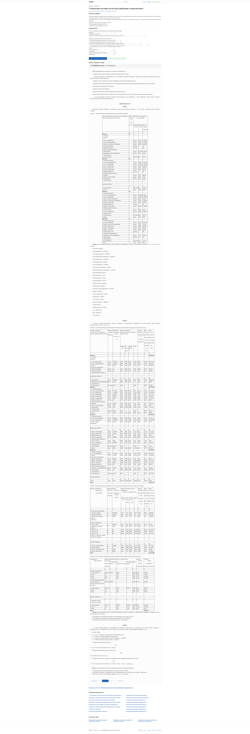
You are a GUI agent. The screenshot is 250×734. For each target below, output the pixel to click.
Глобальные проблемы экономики (98, 711)
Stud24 (97, 730)
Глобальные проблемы (95, 709)
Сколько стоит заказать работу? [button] (117, 58)
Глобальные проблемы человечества (135, 700)
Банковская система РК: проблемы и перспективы (102, 700)
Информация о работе (111, 687)
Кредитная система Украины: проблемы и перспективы (103, 704)
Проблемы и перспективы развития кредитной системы (123, 720)
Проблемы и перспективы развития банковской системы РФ (104, 697)
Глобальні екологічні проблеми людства (136, 695)
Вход (144, 1)
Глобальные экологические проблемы (136, 704)
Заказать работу (156, 1)
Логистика (96, 6)
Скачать (113, 65)
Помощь (149, 1)
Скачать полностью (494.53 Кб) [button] (98, 58)
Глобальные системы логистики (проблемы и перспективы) (105, 695)
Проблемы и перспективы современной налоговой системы (104, 702)
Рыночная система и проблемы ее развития (137, 697)
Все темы (91, 6)
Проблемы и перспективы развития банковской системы (98, 720)
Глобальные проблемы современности (136, 702)
